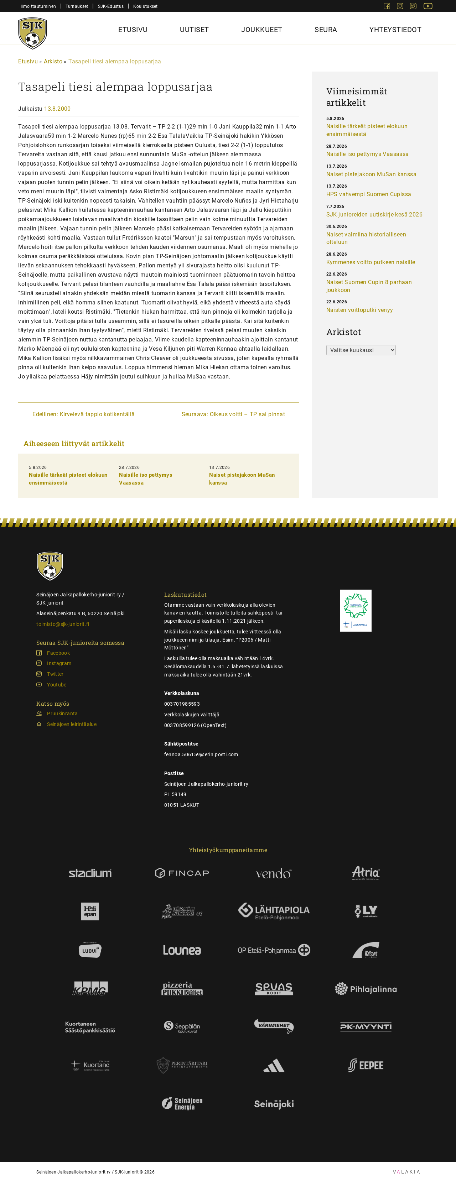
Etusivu (133, 29)
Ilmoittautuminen (38, 6)
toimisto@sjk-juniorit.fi (62, 624)
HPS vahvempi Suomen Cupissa (368, 194)
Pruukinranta (62, 713)
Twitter (55, 674)
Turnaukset (77, 6)
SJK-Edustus (111, 6)
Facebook (58, 653)
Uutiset (194, 29)
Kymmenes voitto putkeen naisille (370, 262)
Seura (326, 29)
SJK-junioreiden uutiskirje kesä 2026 (374, 214)
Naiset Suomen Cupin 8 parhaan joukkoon (369, 286)
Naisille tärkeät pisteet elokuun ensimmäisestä (367, 130)
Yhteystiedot (395, 29)
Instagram (59, 663)
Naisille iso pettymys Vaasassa (367, 154)
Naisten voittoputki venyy (359, 310)
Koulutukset (145, 6)
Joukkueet (262, 29)
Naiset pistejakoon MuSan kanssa (371, 174)
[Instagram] (401, 7)
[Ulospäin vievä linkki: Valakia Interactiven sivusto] (406, 1171)
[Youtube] (428, 7)
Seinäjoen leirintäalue (72, 724)
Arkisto (53, 61)
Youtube (56, 685)
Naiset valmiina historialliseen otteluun (366, 238)
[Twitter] (414, 7)
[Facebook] (388, 7)
